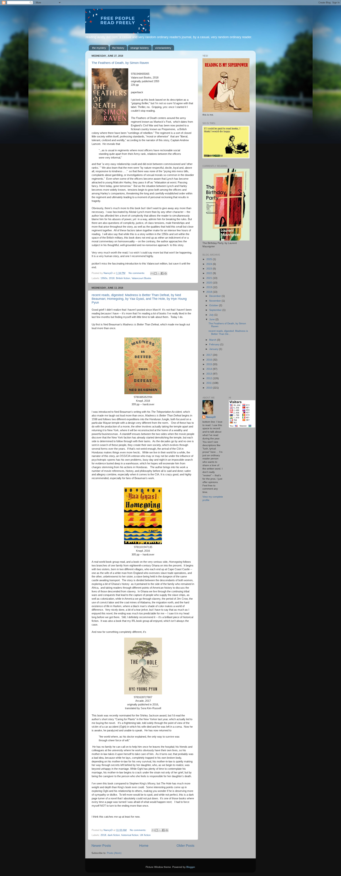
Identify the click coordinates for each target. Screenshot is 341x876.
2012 (209, 378)
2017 (209, 355)
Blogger (190, 867)
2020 (209, 282)
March (213, 340)
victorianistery (163, 47)
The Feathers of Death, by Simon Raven (120, 63)
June (212, 319)
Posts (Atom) (114, 853)
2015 (209, 364)
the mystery (99, 47)
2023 (209, 268)
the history (118, 47)
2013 (209, 373)
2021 (209, 278)
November (215, 300)
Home (143, 845)
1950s (104, 278)
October (214, 305)
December (215, 296)
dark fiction (114, 835)
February (214, 344)
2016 (209, 359)
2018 (112, 278)
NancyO (211, 417)
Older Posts (185, 845)
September (215, 310)
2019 (209, 287)
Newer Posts (101, 845)
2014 (209, 369)
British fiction (123, 278)
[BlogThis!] (155, 273)
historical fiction (130, 835)
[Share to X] (159, 273)
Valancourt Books (141, 278)
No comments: (137, 273)
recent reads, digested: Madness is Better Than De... (228, 332)
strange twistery (139, 47)
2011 (209, 383)
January (214, 349)
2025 (209, 259)
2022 (209, 273)
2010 (209, 387)
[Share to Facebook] (162, 273)
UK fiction (145, 835)
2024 (209, 264)
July (211, 314)
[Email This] (152, 273)
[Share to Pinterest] (165, 273)
